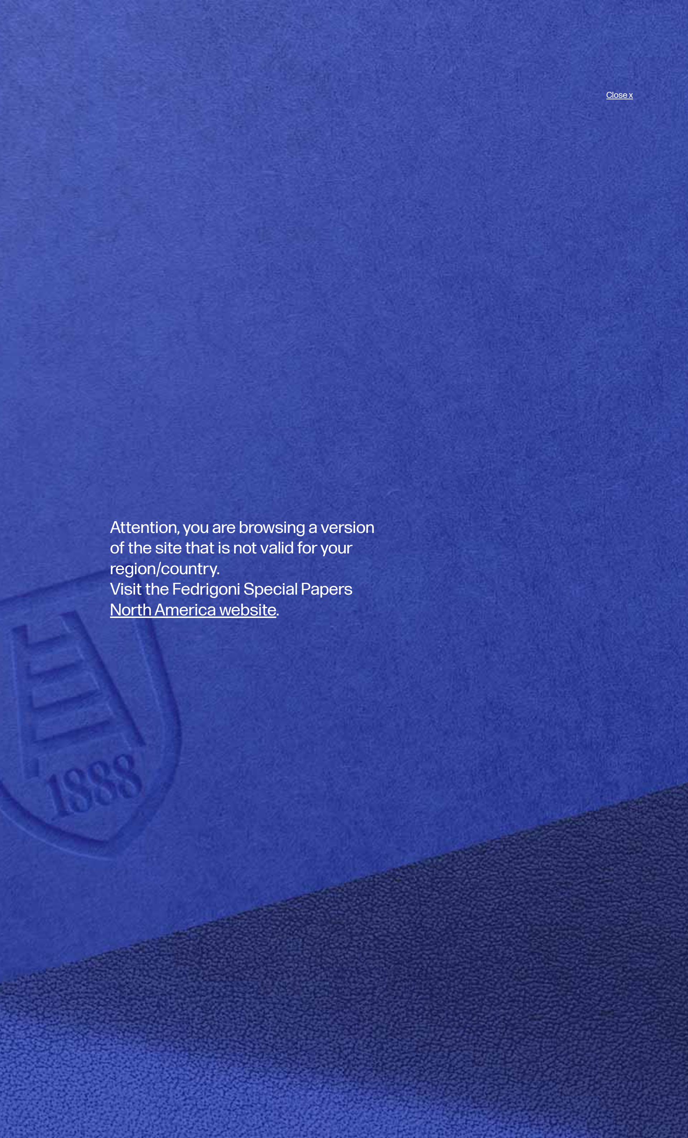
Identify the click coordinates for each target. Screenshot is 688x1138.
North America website (193, 610)
